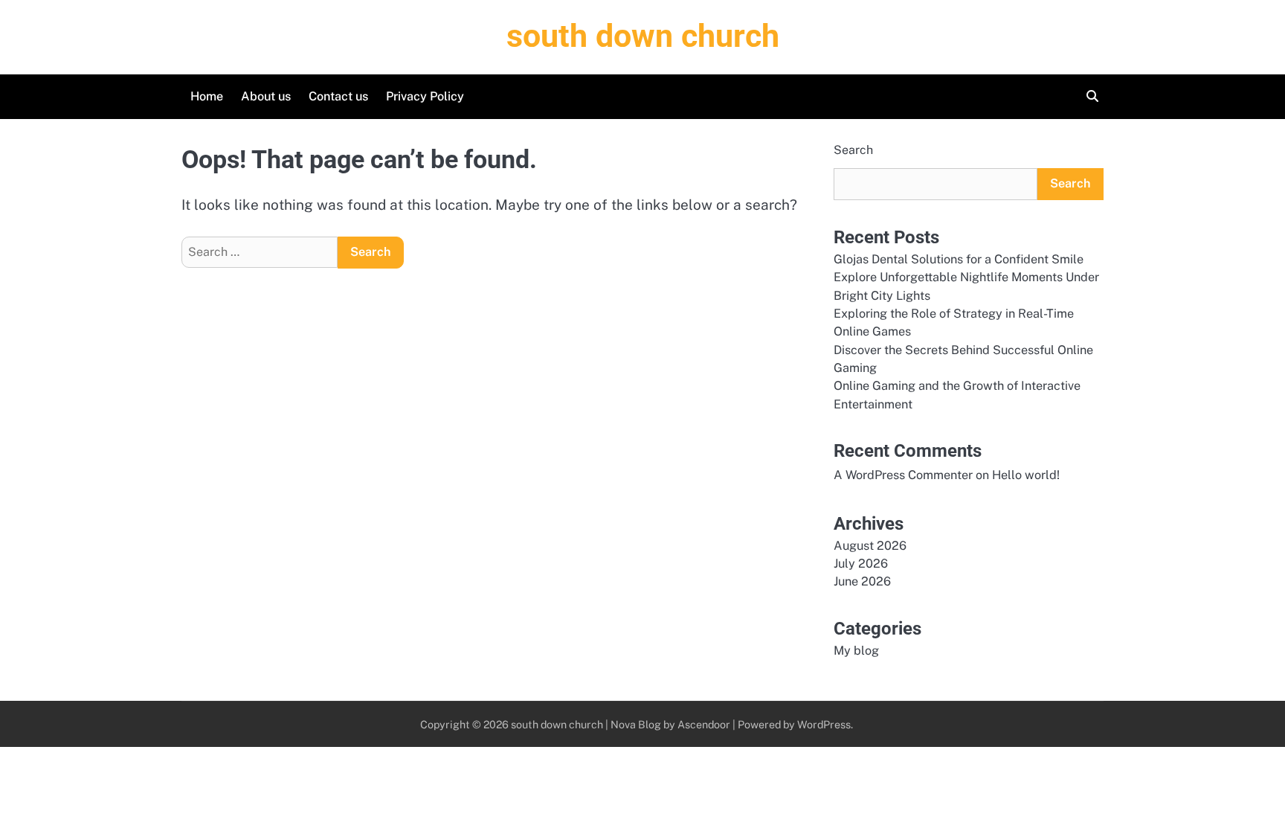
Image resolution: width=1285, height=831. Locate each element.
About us (266, 96)
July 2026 (861, 563)
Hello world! (1026, 475)
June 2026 (862, 581)
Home (206, 96)
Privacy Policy (425, 96)
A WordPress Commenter (903, 475)
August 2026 (870, 546)
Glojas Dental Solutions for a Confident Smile (958, 259)
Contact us (338, 96)
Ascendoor (703, 724)
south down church (642, 35)
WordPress (824, 724)
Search (853, 150)
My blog (856, 651)
